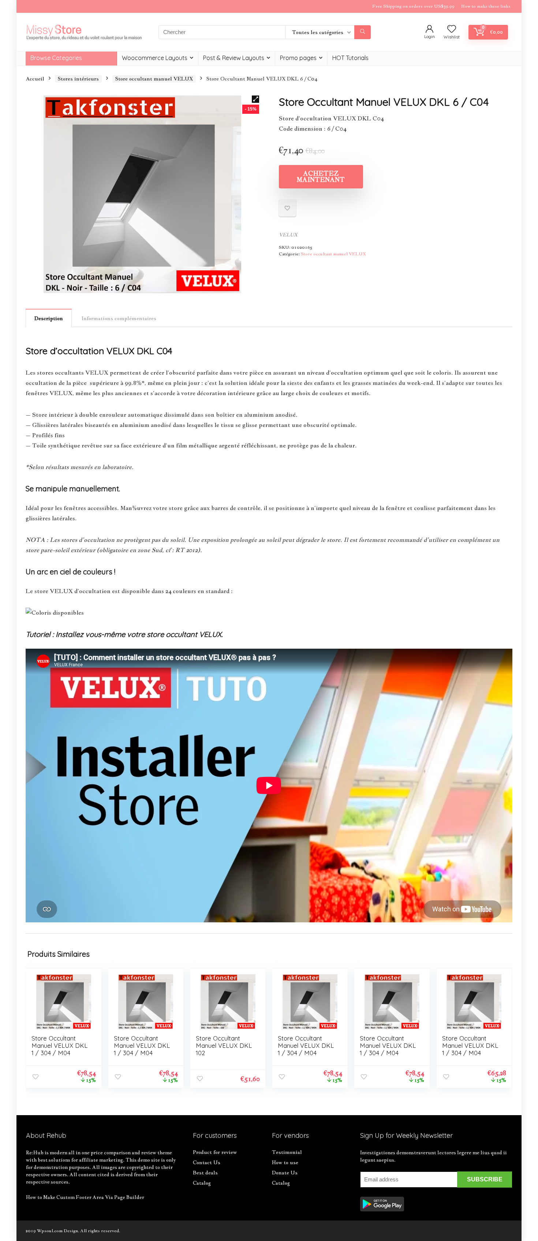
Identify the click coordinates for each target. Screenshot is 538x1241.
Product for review (215, 1152)
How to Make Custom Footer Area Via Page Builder (85, 1197)
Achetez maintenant (321, 176)
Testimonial (287, 1152)
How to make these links (486, 6)
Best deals (205, 1172)
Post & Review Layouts (233, 57)
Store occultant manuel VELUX (154, 78)
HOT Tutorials (350, 57)
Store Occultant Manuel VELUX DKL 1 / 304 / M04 (59, 1045)
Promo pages (298, 57)
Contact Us (206, 1162)
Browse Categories (56, 57)
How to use (285, 1162)
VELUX (288, 235)
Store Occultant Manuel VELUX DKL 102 (224, 1045)
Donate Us (285, 1172)
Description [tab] (48, 318)
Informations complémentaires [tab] (119, 318)
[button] (255, 99)
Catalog (202, 1183)
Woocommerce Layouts (154, 57)
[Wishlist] (451, 29)
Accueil (35, 78)
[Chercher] (362, 32)
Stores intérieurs (78, 78)
